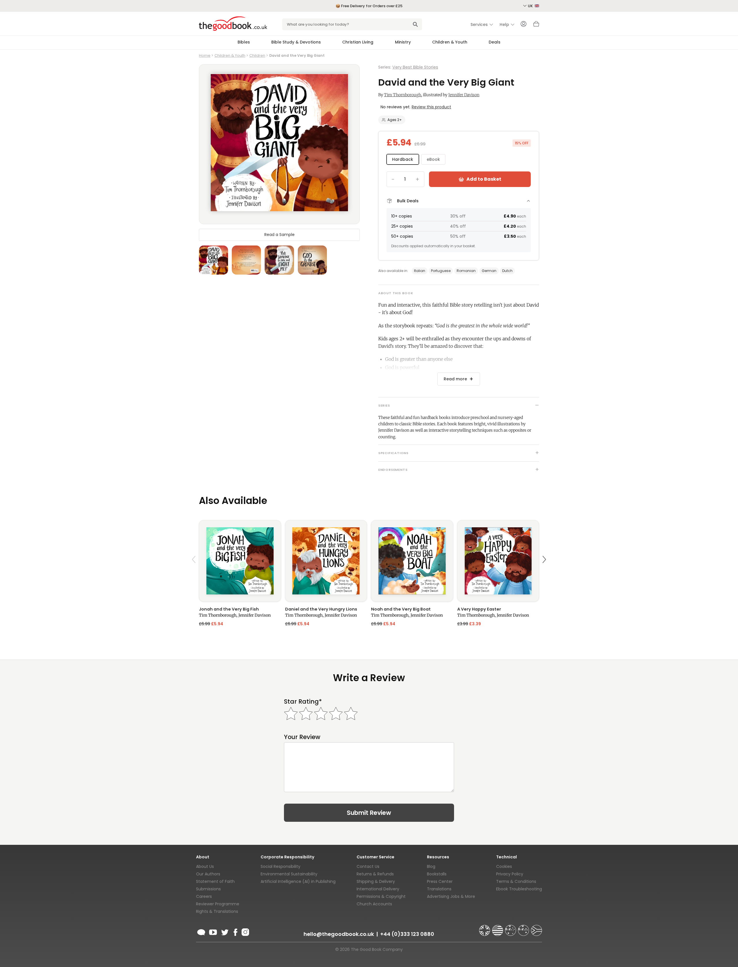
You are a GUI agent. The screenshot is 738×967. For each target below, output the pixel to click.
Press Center (440, 881)
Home (204, 55)
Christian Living (357, 42)
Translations (439, 889)
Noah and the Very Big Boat (401, 609)
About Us (205, 866)
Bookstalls (437, 874)
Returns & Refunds (375, 874)
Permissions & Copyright (381, 896)
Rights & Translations (217, 911)
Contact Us (368, 866)
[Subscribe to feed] (201, 931)
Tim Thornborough (402, 94)
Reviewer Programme (217, 904)
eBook (433, 159)
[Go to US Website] (498, 928)
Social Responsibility (280, 866)
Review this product (431, 107)
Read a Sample (279, 235)
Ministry (403, 42)
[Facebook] (235, 931)
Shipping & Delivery (376, 881)
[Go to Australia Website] (511, 928)
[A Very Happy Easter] (498, 560)
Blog (431, 866)
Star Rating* (303, 701)
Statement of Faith (215, 881)
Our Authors (208, 874)
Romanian (466, 270)
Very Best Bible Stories (415, 67)
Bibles (244, 42)
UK (531, 6)
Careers (204, 896)
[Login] (523, 24)
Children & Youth (449, 42)
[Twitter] (224, 931)
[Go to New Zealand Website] (524, 928)
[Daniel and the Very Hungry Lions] (326, 560)
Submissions (208, 889)
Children (257, 55)
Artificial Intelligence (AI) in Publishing (298, 881)
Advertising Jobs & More (451, 896)
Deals (494, 42)
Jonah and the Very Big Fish (229, 609)
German (489, 270)
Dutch (507, 270)
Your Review (302, 737)
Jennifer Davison (463, 94)
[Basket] (536, 25)
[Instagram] (244, 931)
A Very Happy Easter (479, 609)
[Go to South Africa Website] (536, 928)
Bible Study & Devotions (296, 42)
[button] (194, 573)
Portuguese (441, 270)
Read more (455, 379)
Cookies (504, 866)
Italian (419, 270)
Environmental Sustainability (289, 874)
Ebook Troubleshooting (519, 889)
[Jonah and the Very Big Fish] (240, 560)
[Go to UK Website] (485, 928)
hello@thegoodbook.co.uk (339, 934)
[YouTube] (213, 931)
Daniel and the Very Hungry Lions (321, 609)
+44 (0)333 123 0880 (407, 934)
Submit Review (369, 813)
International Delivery (378, 889)
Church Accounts (374, 904)
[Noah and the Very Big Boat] (412, 560)
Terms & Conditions (516, 881)
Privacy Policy (509, 874)
